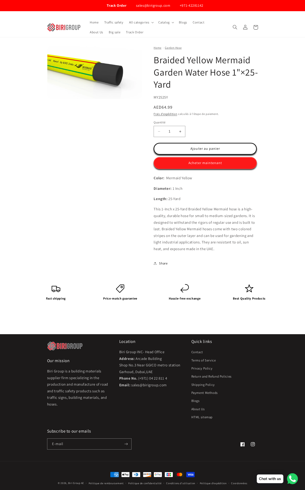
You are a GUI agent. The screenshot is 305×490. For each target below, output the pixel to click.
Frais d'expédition (165, 114)
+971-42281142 (191, 5)
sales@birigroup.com (152, 5)
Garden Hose (173, 48)
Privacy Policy (202, 368)
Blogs (195, 401)
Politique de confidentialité (145, 483)
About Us (198, 409)
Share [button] (163, 263)
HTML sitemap (202, 417)
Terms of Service (203, 360)
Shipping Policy (203, 384)
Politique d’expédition (213, 483)
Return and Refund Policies (211, 376)
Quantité (159, 122)
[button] (141, 22)
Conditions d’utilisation (180, 483)
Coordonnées (239, 483)
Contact (197, 352)
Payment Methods (204, 393)
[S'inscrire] (126, 443)
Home (157, 48)
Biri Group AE (76, 483)
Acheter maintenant (205, 163)
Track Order (116, 5)
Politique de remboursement (106, 483)
